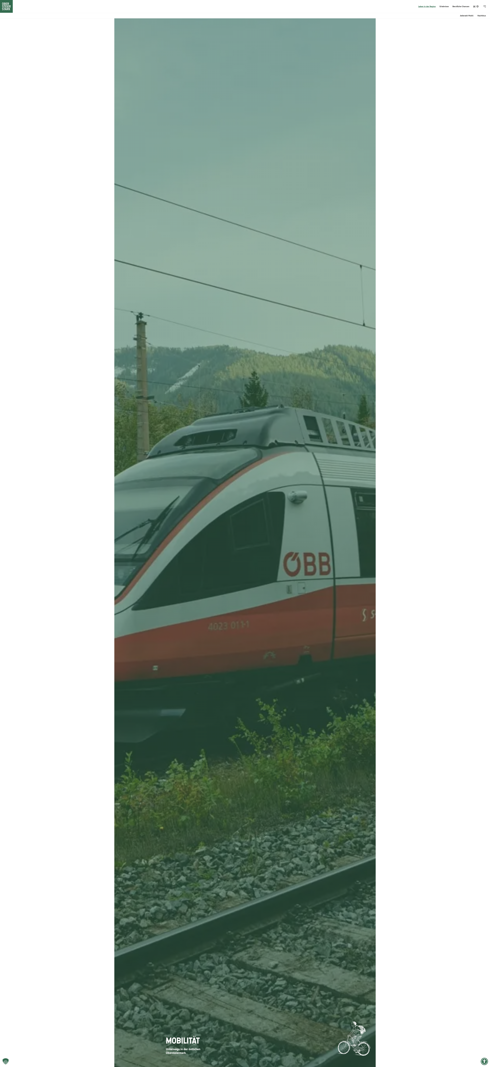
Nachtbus (481, 15)
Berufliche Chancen (460, 6)
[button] (5, 1061)
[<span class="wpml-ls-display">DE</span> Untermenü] (478, 6)
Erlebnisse (444, 6)
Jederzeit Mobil (466, 15)
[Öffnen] (484, 6)
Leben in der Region (427, 6)
